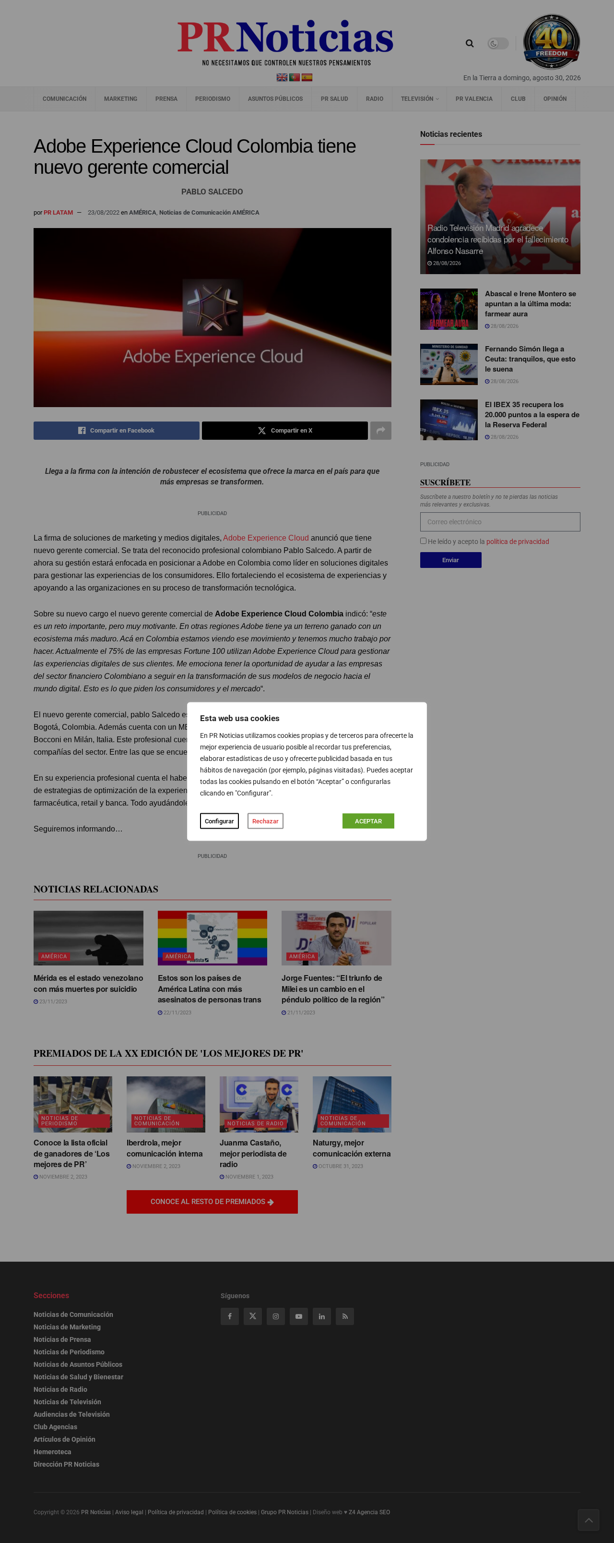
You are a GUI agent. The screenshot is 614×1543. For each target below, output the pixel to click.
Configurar (219, 821)
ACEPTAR (368, 821)
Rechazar (265, 821)
